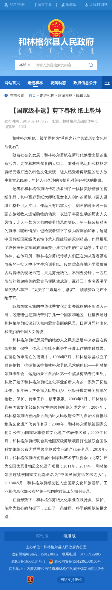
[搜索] (91, 65)
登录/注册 (17, 4)
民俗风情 (83, 95)
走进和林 (35, 82)
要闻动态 (58, 82)
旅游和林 (65, 95)
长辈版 (71, 4)
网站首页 (12, 82)
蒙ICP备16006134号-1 (28, 561)
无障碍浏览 (99, 4)
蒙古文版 (45, 4)
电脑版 (69, 536)
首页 (32, 95)
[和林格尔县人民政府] (56, 37)
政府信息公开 (85, 82)
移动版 (42, 536)
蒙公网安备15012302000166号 (77, 561)
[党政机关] (30, 580)
